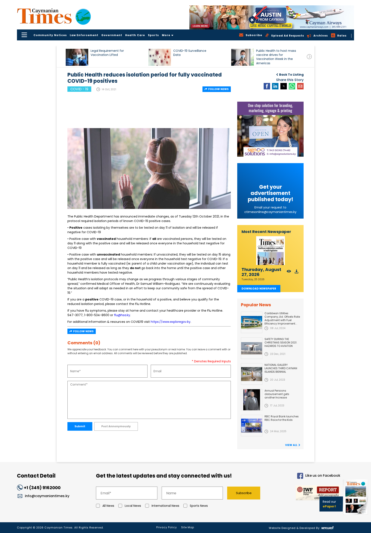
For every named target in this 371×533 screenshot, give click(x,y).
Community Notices (50, 35)
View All (291, 445)
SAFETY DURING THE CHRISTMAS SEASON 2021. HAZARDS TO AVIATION (281, 342)
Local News (133, 506)
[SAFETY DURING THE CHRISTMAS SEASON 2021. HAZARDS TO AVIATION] (251, 348)
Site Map (187, 527)
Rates (342, 35)
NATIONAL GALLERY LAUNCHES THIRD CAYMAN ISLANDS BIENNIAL (281, 368)
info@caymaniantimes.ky (47, 495)
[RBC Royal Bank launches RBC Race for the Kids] (251, 425)
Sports (153, 35)
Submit (80, 426)
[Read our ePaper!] (356, 515)
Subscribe (244, 493)
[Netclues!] (327, 527)
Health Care (135, 35)
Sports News (199, 506)
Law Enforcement (84, 35)
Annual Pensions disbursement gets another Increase (277, 394)
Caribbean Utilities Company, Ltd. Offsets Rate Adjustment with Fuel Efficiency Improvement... (282, 318)
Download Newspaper (259, 288)
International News (165, 506)
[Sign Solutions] (270, 129)
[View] (289, 272)
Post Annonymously (116, 426)
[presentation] (309, 56)
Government (111, 35)
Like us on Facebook (322, 475)
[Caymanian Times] (54, 16)
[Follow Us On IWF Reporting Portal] (304, 493)
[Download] (296, 272)
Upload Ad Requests (287, 35)
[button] (77, 57)
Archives (320, 35)
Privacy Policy (166, 527)
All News (108, 506)
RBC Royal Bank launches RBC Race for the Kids (282, 418)
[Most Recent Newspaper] (270, 250)
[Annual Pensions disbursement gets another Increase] (251, 399)
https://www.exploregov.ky (170, 322)
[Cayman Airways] (271, 17)
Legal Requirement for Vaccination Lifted (107, 53)
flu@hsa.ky (122, 315)
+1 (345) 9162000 (42, 488)
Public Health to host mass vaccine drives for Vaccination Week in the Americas (276, 57)
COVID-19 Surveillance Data (189, 53)
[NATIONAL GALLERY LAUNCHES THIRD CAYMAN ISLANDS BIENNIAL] (251, 373)
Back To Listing (291, 74)
